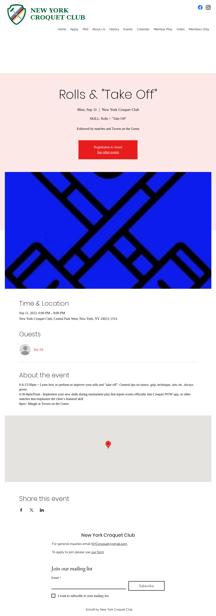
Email (56, 577)
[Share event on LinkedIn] (42, 510)
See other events (108, 152)
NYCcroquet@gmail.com (109, 544)
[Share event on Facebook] (21, 510)
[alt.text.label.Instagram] (208, 7)
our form (97, 552)
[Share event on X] (32, 510)
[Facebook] (200, 7)
